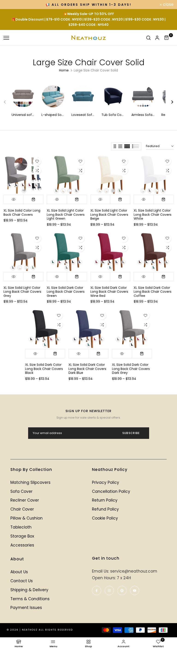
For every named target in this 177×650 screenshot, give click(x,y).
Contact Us (21, 581)
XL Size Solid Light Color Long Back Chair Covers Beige (109, 214)
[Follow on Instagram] (109, 590)
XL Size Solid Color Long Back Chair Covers (21, 212)
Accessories (22, 545)
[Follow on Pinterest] (122, 590)
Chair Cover (22, 509)
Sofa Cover (21, 491)
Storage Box (22, 536)
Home (64, 70)
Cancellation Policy (111, 491)
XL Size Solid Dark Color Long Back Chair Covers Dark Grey (131, 368)
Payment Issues (26, 607)
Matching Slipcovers (30, 482)
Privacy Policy (105, 482)
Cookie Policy (105, 518)
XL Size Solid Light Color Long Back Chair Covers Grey (22, 291)
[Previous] (7, 102)
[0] (166, 37)
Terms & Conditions (30, 599)
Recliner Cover (24, 500)
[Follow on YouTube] (134, 590)
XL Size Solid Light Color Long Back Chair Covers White (152, 214)
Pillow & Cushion (26, 518)
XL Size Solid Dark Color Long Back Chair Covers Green (66, 291)
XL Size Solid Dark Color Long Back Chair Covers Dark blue (87, 368)
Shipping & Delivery (29, 590)
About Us (19, 572)
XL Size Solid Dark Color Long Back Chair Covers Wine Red (109, 291)
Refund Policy (105, 509)
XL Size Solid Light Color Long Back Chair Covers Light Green (66, 214)
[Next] (169, 102)
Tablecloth (21, 527)
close (11, 4)
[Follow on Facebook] (96, 590)
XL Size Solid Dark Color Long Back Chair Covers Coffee (152, 291)
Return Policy (105, 500)
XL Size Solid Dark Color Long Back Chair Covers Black (44, 368)
